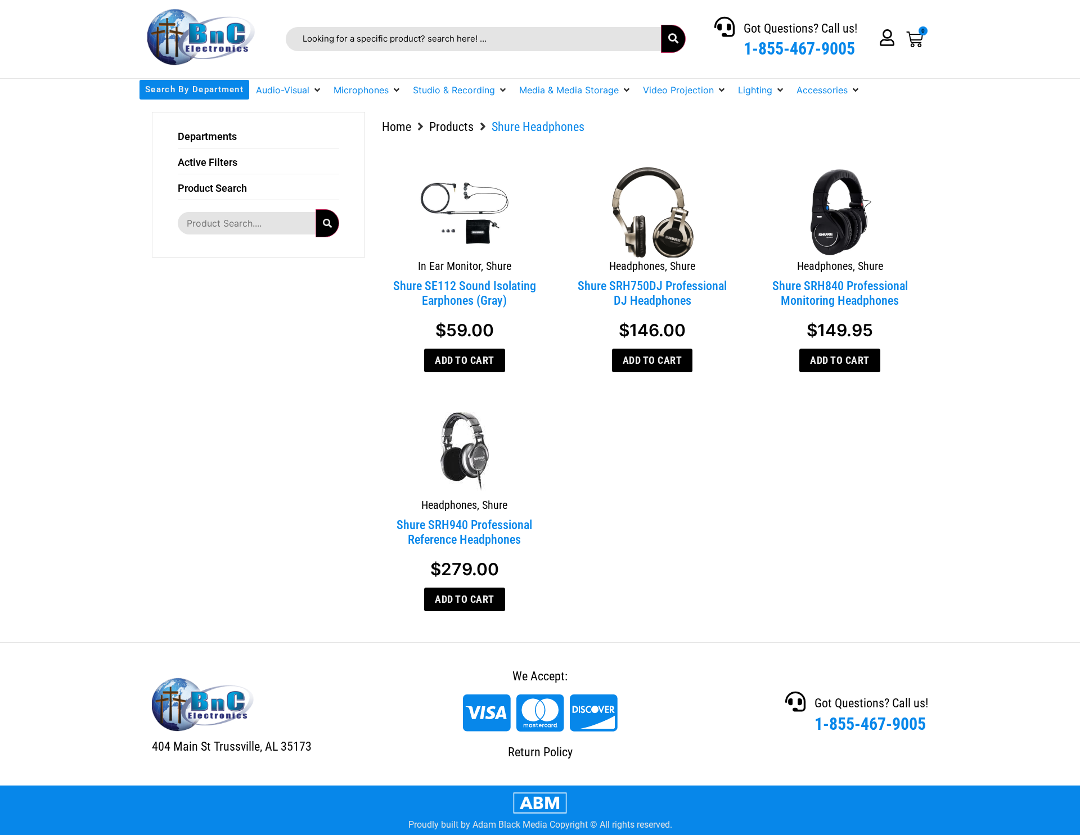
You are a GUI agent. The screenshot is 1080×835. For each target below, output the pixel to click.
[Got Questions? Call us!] (724, 27)
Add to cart (464, 360)
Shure (498, 266)
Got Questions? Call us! (800, 28)
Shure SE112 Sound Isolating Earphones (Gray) (464, 293)
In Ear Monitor (449, 266)
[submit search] (673, 39)
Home (396, 127)
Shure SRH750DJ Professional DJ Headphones (652, 293)
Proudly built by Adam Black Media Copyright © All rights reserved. (540, 824)
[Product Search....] (246, 223)
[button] (289, 90)
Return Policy (540, 752)
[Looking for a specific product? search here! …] (473, 39)
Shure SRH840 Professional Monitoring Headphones (840, 293)
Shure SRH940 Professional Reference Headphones (464, 532)
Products (451, 127)
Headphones (637, 266)
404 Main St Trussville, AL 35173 (232, 746)
